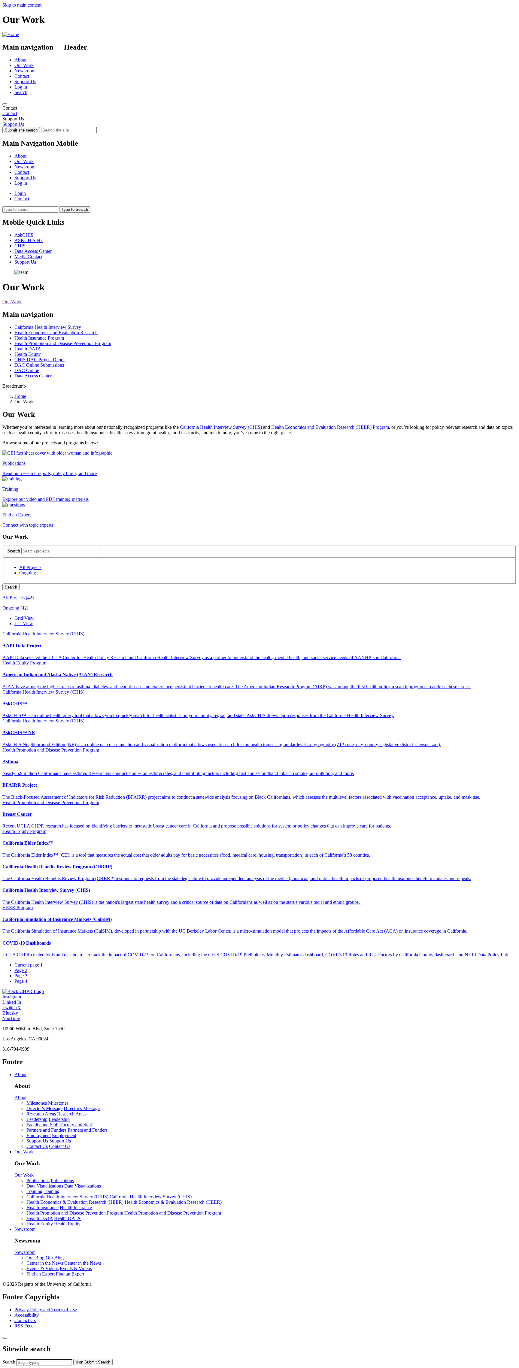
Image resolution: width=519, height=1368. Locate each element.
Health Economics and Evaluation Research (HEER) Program (330, 427)
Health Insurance (42, 1207)
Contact (21, 76)
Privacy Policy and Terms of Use (45, 1309)
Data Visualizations (44, 1185)
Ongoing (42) (15, 607)
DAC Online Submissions (39, 365)
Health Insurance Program (39, 337)
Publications (38, 1180)
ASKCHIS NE (28, 240)
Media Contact (28, 256)
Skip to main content (21, 5)
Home (20, 396)
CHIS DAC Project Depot (39, 359)
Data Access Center (33, 251)
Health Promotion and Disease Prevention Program (62, 343)
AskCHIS (23, 235)
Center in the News (44, 1263)
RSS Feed (24, 1325)
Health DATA (27, 348)
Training (34, 1191)
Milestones (36, 1103)
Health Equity (27, 354)
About (20, 59)
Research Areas (41, 1113)
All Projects (30, 567)
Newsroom (24, 70)
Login (20, 193)
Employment (38, 1135)
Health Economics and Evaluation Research (56, 332)
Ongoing (27, 572)
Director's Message (44, 1108)
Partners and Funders (46, 1130)
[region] (259, 110)
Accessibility (26, 1315)
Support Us (25, 81)
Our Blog (35, 1257)
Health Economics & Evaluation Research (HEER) (74, 1202)
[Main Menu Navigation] (4, 104)
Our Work (24, 65)
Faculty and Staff (42, 1124)
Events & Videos (42, 1268)
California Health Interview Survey (47, 327)
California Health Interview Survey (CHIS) (221, 427)
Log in (20, 86)
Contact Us (37, 1146)
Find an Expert (40, 1273)
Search (20, 92)
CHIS (20, 245)
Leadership (36, 1119)
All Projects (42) (18, 597)
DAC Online (26, 370)
